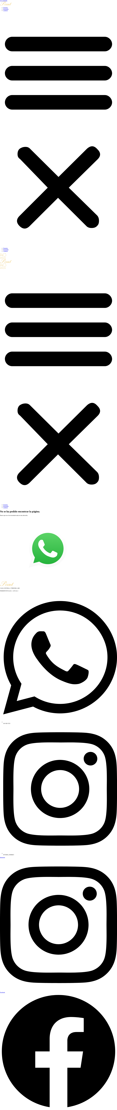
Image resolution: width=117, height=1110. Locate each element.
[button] (58, 129)
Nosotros (5, 7)
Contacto (5, 10)
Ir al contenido (3, 0)
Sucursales (6, 9)
